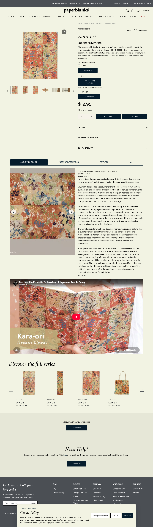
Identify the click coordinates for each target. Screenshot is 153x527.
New (22, 17)
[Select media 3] (35, 90)
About (126, 3)
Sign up (33, 503)
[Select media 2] (25, 90)
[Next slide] (71, 211)
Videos (76, 496)
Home (80, 24)
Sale (143, 17)
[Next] (106, 3)
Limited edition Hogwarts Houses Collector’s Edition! (76, 3)
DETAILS (82, 127)
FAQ (54, 489)
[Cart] (132, 10)
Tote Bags (111, 400)
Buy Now (135, 116)
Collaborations (79, 489)
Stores (133, 3)
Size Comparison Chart (80, 501)
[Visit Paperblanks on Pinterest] (147, 515)
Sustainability (99, 496)
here (65, 455)
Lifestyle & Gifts (106, 17)
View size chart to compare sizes (90, 88)
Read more (82, 275)
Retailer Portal (119, 492)
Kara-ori (20, 403)
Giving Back (98, 500)
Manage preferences (100, 515)
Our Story (97, 489)
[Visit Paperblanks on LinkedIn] (139, 515)
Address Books (110, 24)
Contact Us (77, 464)
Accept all (127, 515)
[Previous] (47, 3)
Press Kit (97, 492)
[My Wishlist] (138, 10)
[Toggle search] (127, 10)
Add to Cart (108, 116)
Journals (19, 400)
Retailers (146, 11)
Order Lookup (58, 492)
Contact (141, 3)
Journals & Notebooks (40, 17)
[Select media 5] (55, 90)
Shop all (12, 17)
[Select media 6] (66, 90)
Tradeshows (118, 500)
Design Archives (80, 492)
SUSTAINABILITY (85, 148)
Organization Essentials (81, 17)
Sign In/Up (117, 3)
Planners (60, 17)
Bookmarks (50, 400)
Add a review (76, 428)
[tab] (29, 162)
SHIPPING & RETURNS (88, 138)
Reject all (115, 515)
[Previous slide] (13, 211)
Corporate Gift (119, 489)
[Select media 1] (15, 90)
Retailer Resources (121, 496)
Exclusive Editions (128, 17)
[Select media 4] (45, 90)
